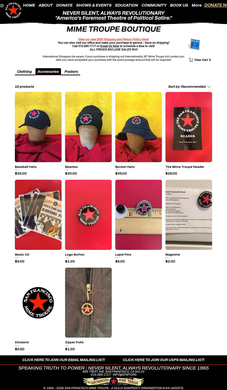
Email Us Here (109, 46)
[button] (45, 5)
